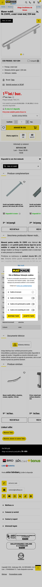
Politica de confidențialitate (24, 286)
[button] (14, 292)
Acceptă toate (28, 316)
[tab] (21, 292)
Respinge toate (13, 316)
